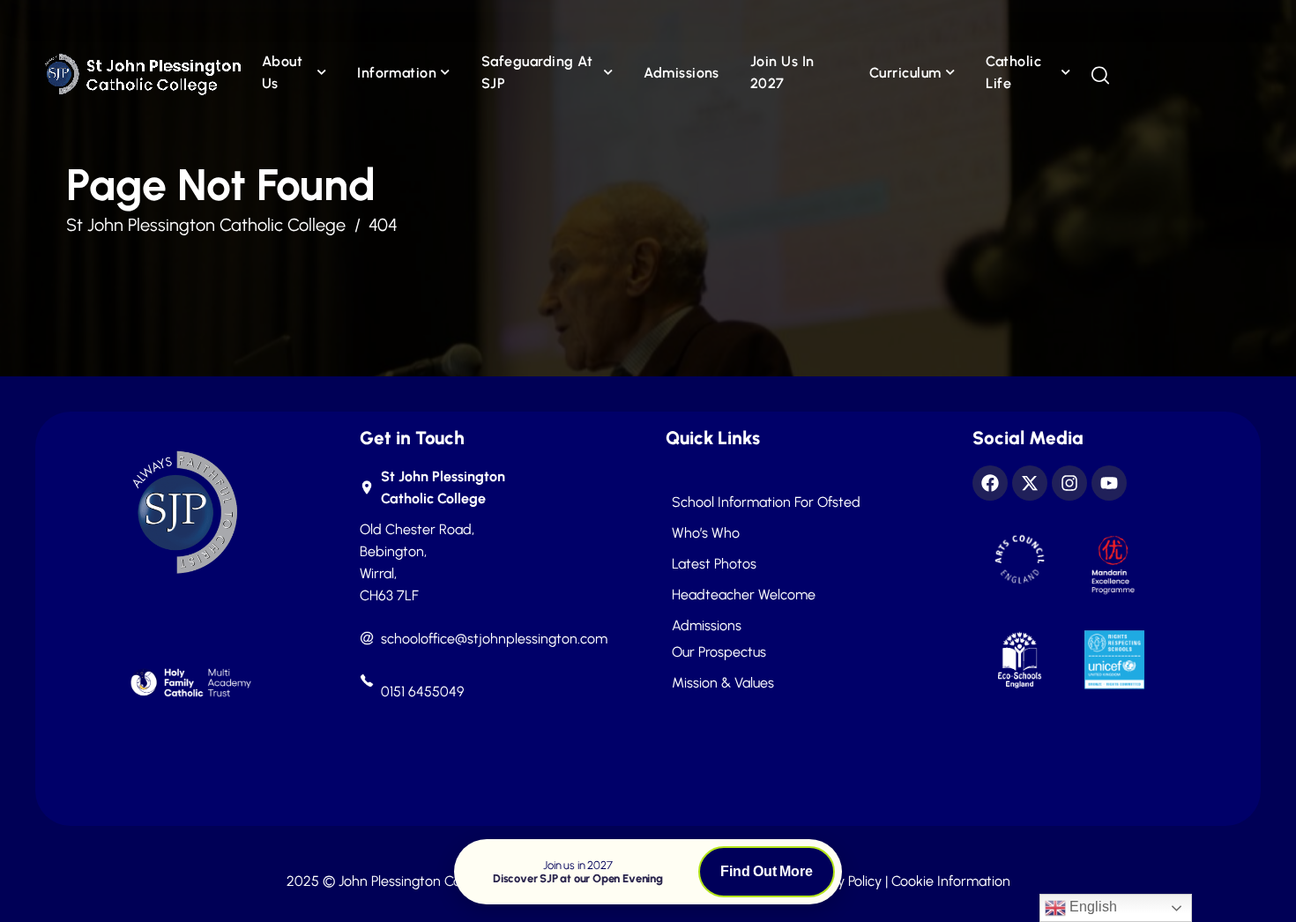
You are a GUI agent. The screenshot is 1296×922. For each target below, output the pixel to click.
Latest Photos (714, 564)
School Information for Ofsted (766, 502)
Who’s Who (706, 533)
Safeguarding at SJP (536, 72)
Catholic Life (1013, 72)
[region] (229, 793)
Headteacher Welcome (744, 595)
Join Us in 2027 (782, 72)
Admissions (681, 72)
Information (396, 72)
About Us (282, 72)
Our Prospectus (719, 652)
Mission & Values (723, 683)
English (1091, 906)
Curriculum (905, 72)
